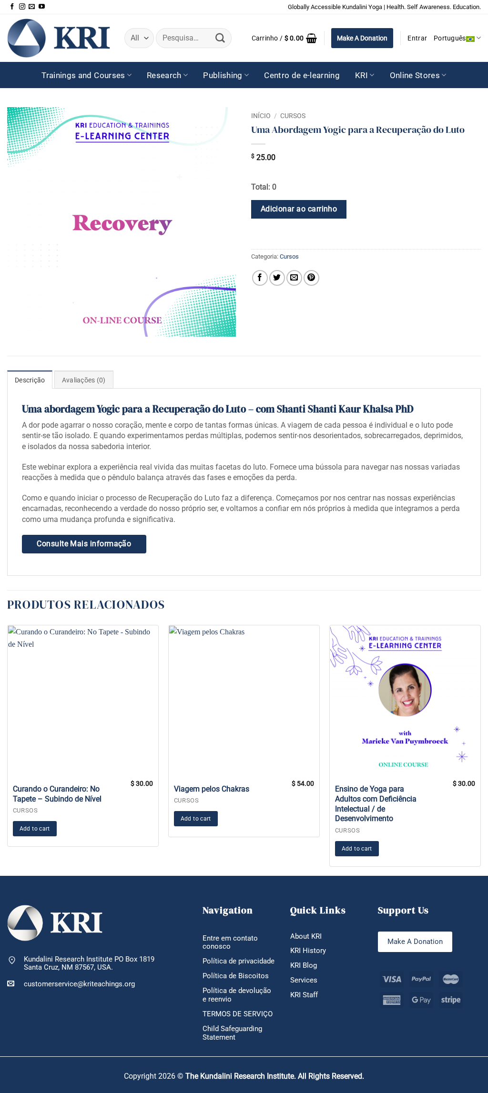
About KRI (306, 936)
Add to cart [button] (35, 828)
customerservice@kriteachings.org (79, 984)
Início (261, 116)
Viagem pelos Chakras (211, 788)
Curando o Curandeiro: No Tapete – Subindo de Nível (57, 793)
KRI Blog (303, 965)
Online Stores (415, 75)
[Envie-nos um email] (32, 6)
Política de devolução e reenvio (237, 994)
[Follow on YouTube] (42, 6)
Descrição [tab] (30, 380)
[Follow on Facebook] (12, 6)
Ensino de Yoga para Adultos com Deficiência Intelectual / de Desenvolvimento (376, 803)
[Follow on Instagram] (22, 6)
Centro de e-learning (302, 75)
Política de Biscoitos (236, 976)
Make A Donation (362, 38)
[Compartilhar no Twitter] (277, 278)
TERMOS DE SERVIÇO (238, 1014)
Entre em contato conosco (230, 942)
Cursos (292, 116)
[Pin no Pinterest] (311, 278)
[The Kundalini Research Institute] (58, 38)
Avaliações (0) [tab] (84, 380)
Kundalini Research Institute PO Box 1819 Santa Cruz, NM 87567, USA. (89, 963)
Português (450, 38)
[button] (284, 38)
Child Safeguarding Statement (232, 1033)
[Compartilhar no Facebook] (260, 278)
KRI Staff (304, 995)
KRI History (308, 950)
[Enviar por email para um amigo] (294, 278)
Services (303, 980)
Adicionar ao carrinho (299, 209)
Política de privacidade (238, 961)
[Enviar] (220, 38)
